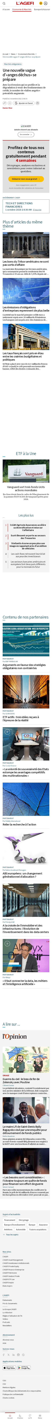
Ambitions (8, 1229)
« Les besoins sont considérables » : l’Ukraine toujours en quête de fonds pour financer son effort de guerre (25, 1180)
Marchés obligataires (12, 64)
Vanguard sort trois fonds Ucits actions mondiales (26, 488)
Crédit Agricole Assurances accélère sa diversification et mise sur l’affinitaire (28, 528)
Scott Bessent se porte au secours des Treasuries (28, 536)
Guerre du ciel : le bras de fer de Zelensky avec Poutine (21, 1080)
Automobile (21, 1229)
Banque (32, 1224)
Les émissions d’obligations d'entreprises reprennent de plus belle (26, 308)
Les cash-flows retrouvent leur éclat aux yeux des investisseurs (28, 555)
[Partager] (5, 103)
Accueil (5, 54)
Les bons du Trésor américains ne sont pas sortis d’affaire (26, 263)
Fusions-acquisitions (37, 1229)
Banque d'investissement (14, 1224)
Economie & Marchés (26, 54)
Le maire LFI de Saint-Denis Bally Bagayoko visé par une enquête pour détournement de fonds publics (25, 1130)
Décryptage (24, 1220)
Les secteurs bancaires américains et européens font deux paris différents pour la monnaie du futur (28, 564)
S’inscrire (37, 209)
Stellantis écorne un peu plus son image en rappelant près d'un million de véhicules (28, 546)
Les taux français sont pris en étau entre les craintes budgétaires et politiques (23, 356)
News (13, 54)
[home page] (25, 3)
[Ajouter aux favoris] (10, 103)
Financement (9, 1220)
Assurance (43, 1224)
